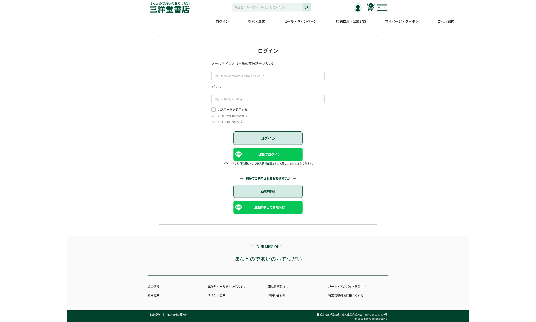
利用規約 (244, 163)
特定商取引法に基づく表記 (345, 295)
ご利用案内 (446, 21)
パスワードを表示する (232, 109)
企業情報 (153, 286)
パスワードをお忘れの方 (225, 121)
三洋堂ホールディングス (224, 286)
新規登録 (268, 191)
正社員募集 (275, 286)
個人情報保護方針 (267, 163)
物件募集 (153, 295)
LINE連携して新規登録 (269, 207)
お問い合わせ (277, 295)
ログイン (222, 21)
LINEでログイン (269, 154)
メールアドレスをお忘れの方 (227, 116)
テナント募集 (216, 295)
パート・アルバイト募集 (344, 286)
